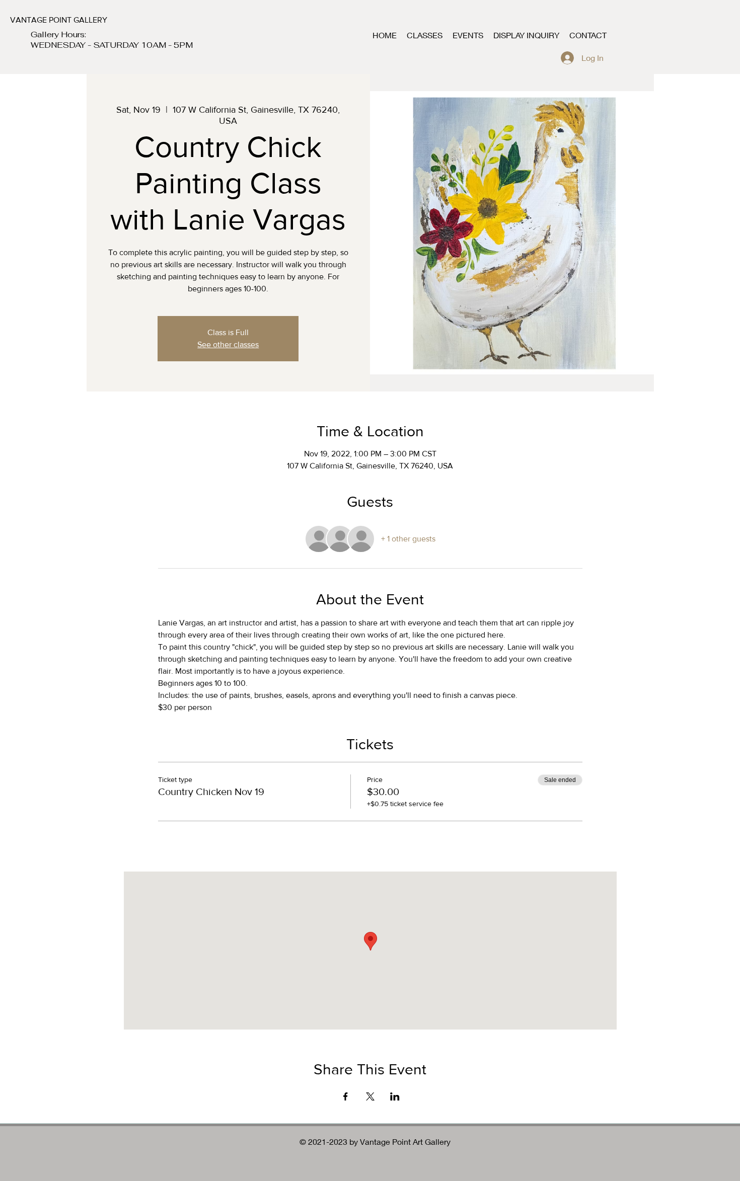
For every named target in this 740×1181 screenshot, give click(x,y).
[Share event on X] (370, 1096)
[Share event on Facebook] (345, 1096)
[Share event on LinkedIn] (395, 1096)
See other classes (228, 344)
